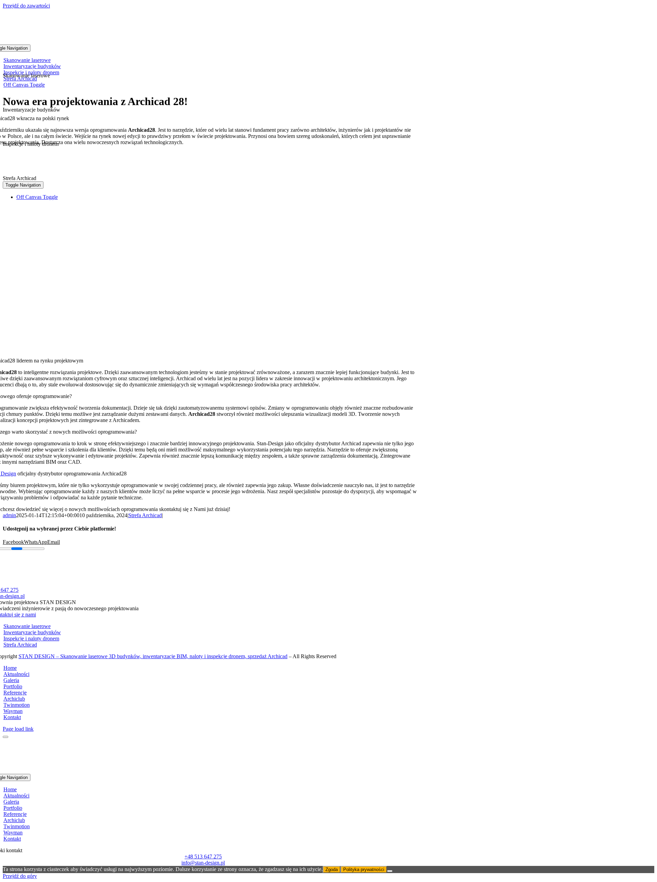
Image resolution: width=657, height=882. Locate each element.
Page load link (18, 729)
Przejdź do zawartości (26, 6)
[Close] (5, 737)
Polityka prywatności (363, 869)
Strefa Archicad (145, 515)
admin (9, 515)
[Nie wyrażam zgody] (389, 871)
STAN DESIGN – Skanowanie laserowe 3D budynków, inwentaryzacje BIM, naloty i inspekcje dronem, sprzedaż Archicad (152, 656)
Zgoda (331, 869)
